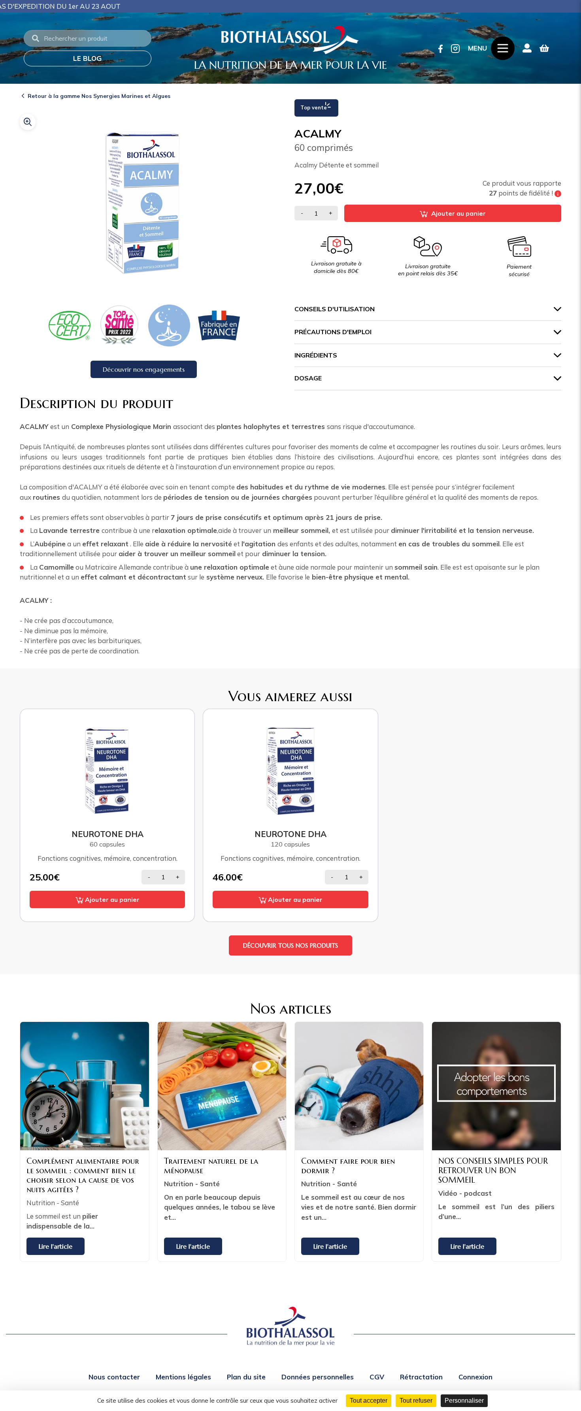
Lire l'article (55, 1246)
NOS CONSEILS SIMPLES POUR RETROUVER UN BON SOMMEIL (493, 1170)
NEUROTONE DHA (107, 834)
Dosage (308, 378)
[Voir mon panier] (544, 48)
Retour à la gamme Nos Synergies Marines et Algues (99, 95)
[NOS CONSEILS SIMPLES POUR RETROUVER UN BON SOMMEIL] (496, 1086)
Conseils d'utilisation (334, 309)
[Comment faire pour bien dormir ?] (359, 1086)
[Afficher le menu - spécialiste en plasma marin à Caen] (503, 48)
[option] (51, 325)
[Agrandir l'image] (28, 122)
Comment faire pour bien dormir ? (348, 1166)
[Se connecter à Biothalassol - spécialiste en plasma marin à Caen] (527, 48)
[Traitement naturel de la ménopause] (222, 1086)
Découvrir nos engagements (144, 369)
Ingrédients (315, 355)
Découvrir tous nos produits (290, 945)
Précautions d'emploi (333, 332)
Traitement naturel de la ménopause (211, 1166)
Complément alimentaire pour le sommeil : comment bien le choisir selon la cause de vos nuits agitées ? (82, 1175)
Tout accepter (368, 1400)
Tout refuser (416, 1400)
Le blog (87, 58)
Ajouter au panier (458, 213)
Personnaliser (464, 1400)
